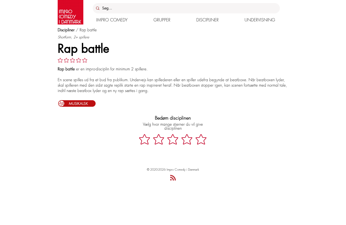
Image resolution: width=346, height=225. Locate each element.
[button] (112, 20)
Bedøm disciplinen (173, 118)
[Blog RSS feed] (173, 178)
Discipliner (66, 29)
